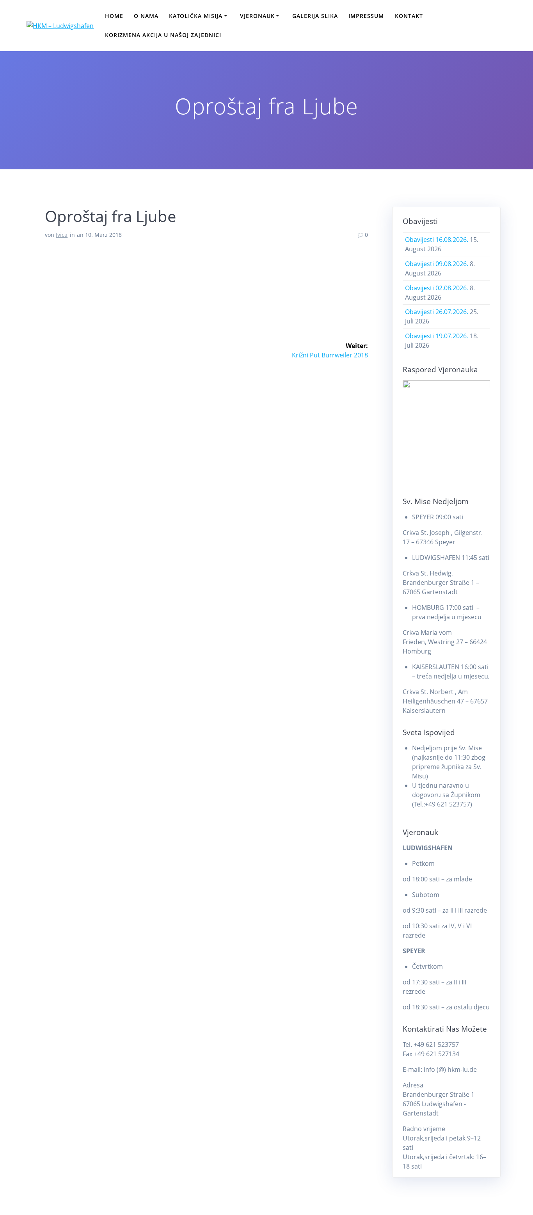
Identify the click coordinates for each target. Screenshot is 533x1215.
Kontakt (409, 16)
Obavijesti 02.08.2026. (436, 288)
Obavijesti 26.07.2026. (436, 311)
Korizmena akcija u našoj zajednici (163, 35)
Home (114, 16)
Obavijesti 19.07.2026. (436, 336)
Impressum (366, 16)
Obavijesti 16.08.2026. (436, 239)
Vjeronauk (257, 16)
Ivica (62, 234)
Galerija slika (315, 16)
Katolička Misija (195, 16)
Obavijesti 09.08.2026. (436, 263)
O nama (146, 16)
